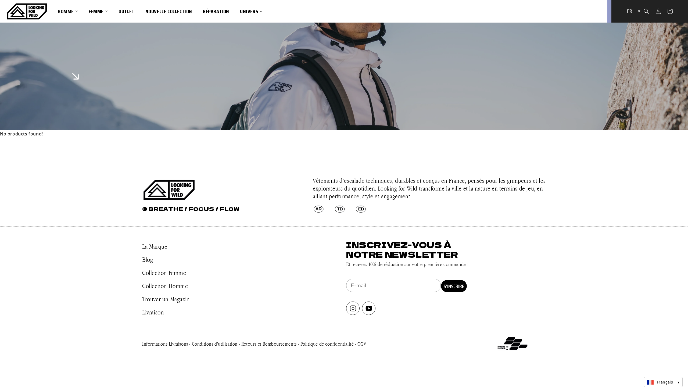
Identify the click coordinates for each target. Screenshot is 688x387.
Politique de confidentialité (327, 344)
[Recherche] (646, 11)
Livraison (153, 312)
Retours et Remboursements (269, 344)
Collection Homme (165, 286)
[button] (68, 11)
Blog (147, 259)
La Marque (154, 246)
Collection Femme (164, 273)
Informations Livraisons (165, 344)
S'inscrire (454, 286)
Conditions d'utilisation (215, 344)
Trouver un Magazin (166, 299)
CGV (361, 344)
